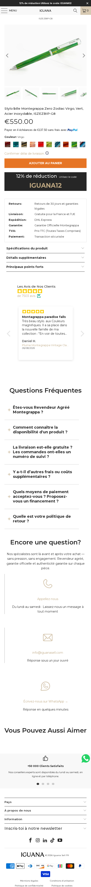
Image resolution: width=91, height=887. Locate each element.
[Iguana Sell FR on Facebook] (31, 840)
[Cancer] (57, 144)
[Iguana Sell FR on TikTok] (53, 840)
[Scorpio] (7, 144)
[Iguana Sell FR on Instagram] (38, 840)
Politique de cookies (61, 885)
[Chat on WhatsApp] (85, 760)
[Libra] (82, 144)
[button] (10, 333)
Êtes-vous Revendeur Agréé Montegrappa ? (41, 409)
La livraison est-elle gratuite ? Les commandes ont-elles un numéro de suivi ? (42, 452)
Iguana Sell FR (61, 855)
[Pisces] (32, 144)
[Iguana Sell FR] (45, 10)
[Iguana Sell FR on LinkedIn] (45, 840)
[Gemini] (49, 144)
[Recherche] (75, 10)
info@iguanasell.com (47, 653)
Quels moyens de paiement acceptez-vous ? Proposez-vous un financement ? (41, 497)
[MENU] (2, 10)
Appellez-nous (47, 599)
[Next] (83, 55)
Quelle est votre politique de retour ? (42, 518)
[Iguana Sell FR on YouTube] (60, 840)
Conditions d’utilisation (62, 880)
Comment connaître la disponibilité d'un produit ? (40, 429)
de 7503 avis (26, 296)
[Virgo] (74, 144)
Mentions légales (29, 880)
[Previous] (7, 55)
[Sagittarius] (16, 144)
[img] (47, 291)
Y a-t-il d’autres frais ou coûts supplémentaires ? (42, 474)
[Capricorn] (24, 144)
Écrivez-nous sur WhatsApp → (45, 701)
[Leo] (66, 144)
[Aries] (41, 144)
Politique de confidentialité (29, 885)
